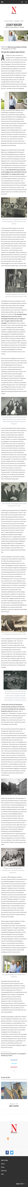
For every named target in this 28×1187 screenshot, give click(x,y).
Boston (3, 1053)
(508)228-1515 (15, 1135)
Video (2, 1174)
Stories (3, 1164)
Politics (10, 1055)
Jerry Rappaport (21, 1053)
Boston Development (11, 1053)
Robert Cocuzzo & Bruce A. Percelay (15, 27)
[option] (14, 1094)
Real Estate (4, 1171)
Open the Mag (4, 1160)
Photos (2, 1167)
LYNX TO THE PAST (14, 1106)
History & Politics (9, 21)
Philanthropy (4, 1055)
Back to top (20, 1184)
